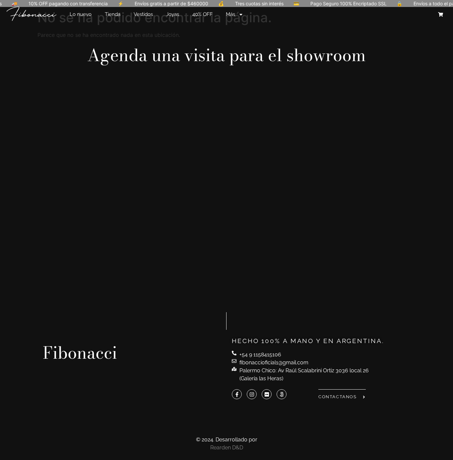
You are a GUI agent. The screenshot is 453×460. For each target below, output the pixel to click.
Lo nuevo (81, 14)
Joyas (172, 14)
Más (230, 14)
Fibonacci (80, 352)
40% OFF (202, 14)
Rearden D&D (226, 447)
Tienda (112, 14)
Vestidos (143, 14)
